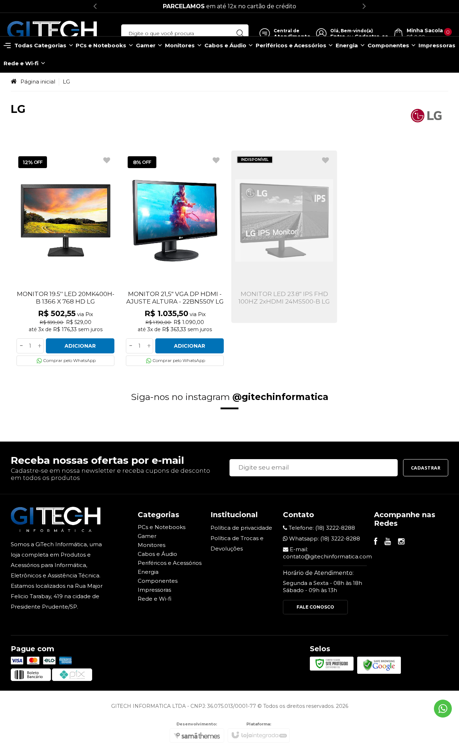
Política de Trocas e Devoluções (237, 543)
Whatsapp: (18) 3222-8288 (324, 538)
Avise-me (284, 297)
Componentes (158, 580)
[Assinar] (426, 467)
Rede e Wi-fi (154, 598)
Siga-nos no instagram (229, 396)
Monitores (151, 545)
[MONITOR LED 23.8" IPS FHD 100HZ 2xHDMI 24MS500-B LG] (284, 237)
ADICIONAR (80, 346)
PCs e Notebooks (161, 527)
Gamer (147, 536)
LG (66, 81)
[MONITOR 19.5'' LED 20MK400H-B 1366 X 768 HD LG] (65, 260)
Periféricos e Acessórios (170, 562)
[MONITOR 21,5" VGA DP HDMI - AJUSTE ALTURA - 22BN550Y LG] (174, 260)
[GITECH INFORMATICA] (52, 33)
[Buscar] (240, 33)
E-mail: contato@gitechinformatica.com (327, 553)
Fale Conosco (315, 607)
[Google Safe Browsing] (379, 664)
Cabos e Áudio (157, 554)
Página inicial (37, 81)
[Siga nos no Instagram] (401, 542)
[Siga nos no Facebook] (375, 542)
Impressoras (154, 589)
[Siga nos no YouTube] (387, 542)
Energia (148, 571)
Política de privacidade (241, 527)
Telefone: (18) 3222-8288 (321, 527)
